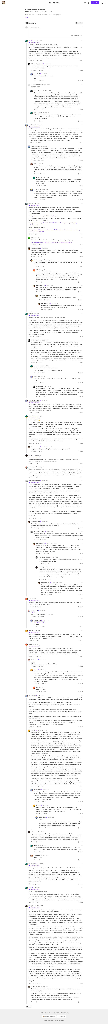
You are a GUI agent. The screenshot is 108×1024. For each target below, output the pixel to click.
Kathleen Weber (35, 248)
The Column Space (39, 260)
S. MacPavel (37, 855)
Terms (57, 1012)
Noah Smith (28, 11)
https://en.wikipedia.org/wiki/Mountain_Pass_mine (45, 216)
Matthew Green (35, 146)
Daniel (35, 366)
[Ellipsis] (82, 40)
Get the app (62, 1016)
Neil (32, 237)
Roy (30, 644)
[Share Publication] (88, 2)
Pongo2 (38, 177)
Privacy (53, 1012)
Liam (30, 630)
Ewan (30, 313)
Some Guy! (37, 74)
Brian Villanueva (38, 91)
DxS (30, 40)
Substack (46, 1020)
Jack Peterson (37, 112)
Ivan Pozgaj (37, 376)
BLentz (35, 670)
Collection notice (64, 1012)
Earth (30, 203)
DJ (34, 163)
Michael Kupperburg (36, 64)
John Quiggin (32, 467)
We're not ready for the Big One (35, 9)
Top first (80, 23)
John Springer (40, 270)
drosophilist (32, 863)
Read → (27, 17)
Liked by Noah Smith (35, 42)
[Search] (85, 2)
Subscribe (95, 3)
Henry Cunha (32, 905)
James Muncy (35, 340)
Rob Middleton (33, 416)
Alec (30, 598)
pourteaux (31, 125)
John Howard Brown (34, 400)
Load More (28, 1006)
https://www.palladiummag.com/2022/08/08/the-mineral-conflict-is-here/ (51, 242)
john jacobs (34, 832)
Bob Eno (33, 730)
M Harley (31, 455)
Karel (30, 887)
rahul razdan (37, 620)
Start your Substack (49, 1016)
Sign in (103, 3)
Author (33, 612)
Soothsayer (34, 986)
